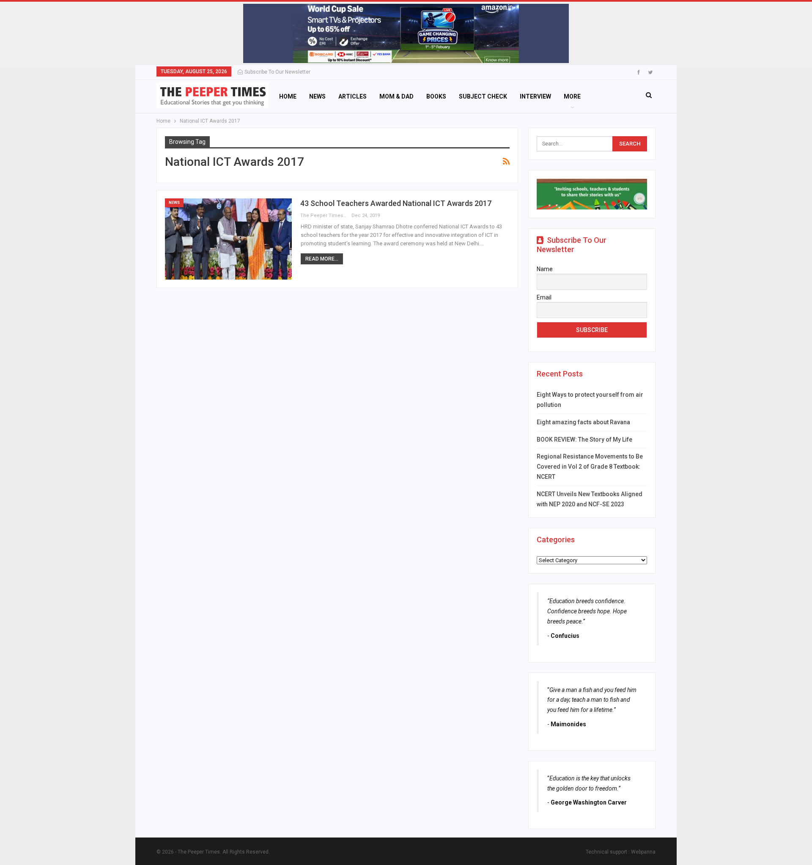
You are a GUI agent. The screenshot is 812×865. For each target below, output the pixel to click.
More (572, 96)
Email (544, 297)
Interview (535, 96)
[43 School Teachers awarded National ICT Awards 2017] (228, 239)
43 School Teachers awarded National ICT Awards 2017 (395, 203)
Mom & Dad (396, 96)
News (317, 96)
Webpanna (643, 852)
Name (545, 269)
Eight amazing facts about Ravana (583, 422)
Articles (352, 96)
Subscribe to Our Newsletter (277, 72)
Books (436, 96)
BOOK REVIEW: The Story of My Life (584, 439)
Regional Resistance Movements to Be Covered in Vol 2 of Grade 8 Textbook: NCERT (590, 466)
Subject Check (483, 96)
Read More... (321, 259)
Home (287, 96)
